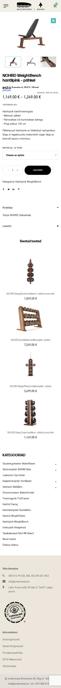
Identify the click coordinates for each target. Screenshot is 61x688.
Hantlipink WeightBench (28, 181)
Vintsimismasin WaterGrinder (18, 492)
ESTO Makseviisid (12, 659)
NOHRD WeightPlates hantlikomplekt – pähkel (30, 386)
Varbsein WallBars (12, 487)
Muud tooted (9, 539)
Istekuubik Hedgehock (14, 527)
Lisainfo (7, 226)
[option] (30, 34)
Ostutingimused (11, 639)
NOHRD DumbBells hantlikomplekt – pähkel (30, 340)
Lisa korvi (38, 170)
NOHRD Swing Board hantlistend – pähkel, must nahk (30, 293)
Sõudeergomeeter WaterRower (19, 463)
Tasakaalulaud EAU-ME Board (18, 533)
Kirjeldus (8, 207)
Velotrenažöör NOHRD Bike (17, 469)
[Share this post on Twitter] (8, 189)
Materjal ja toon (12, 147)
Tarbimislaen (9, 666)
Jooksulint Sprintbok (14, 475)
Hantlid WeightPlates (14, 516)
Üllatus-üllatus (10, 545)
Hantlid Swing (10, 504)
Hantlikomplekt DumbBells (17, 510)
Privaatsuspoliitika (13, 653)
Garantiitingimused (13, 646)
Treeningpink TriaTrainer (16, 498)
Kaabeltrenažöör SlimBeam (17, 481)
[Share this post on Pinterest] (18, 189)
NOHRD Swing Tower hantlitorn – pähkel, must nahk (30, 432)
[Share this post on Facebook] (3, 189)
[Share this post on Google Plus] (13, 189)
